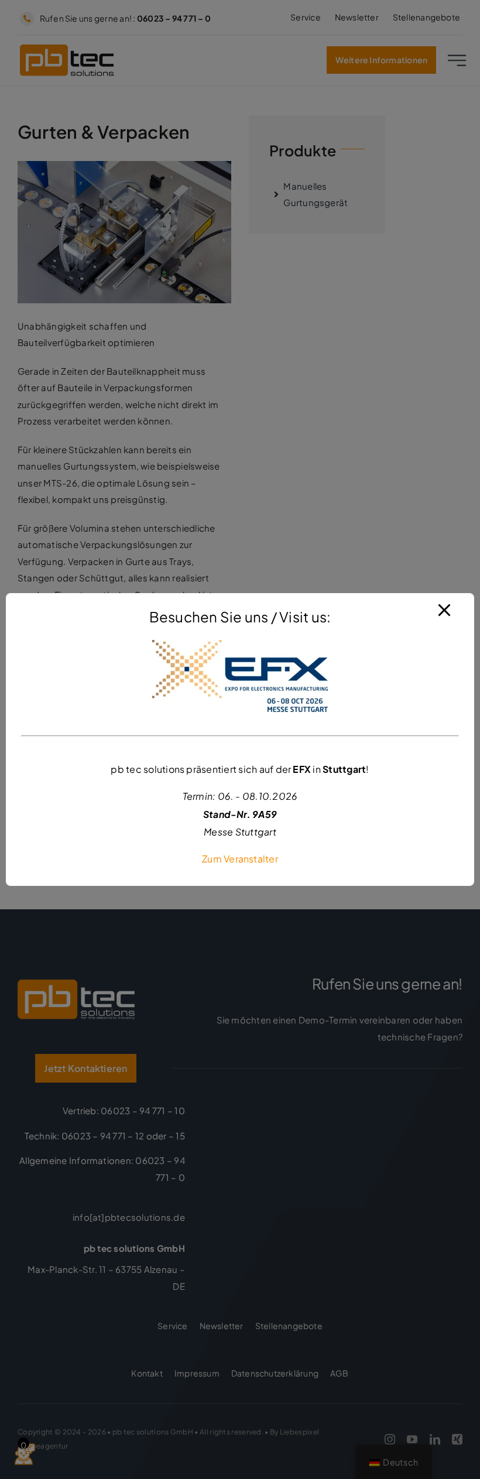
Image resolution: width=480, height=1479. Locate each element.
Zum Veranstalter (240, 859)
